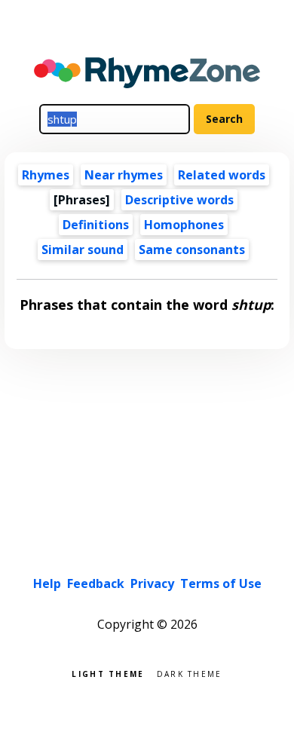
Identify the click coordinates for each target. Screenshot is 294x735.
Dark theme (189, 673)
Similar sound (82, 249)
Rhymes (45, 175)
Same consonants (192, 249)
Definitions (96, 224)
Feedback (95, 583)
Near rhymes (123, 175)
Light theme (108, 673)
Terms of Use (221, 583)
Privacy (152, 583)
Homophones (184, 224)
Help (47, 583)
